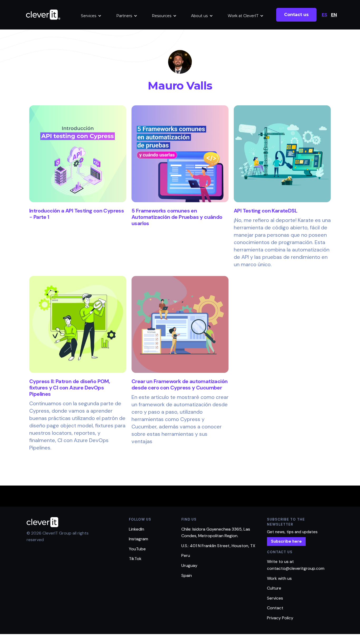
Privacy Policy (280, 618)
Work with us (279, 578)
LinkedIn (136, 529)
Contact (275, 608)
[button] (91, 16)
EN (334, 14)
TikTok (135, 558)
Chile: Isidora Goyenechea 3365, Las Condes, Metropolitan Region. (215, 532)
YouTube (137, 549)
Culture (274, 588)
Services (88, 15)
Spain (186, 575)
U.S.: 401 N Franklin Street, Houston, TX (218, 545)
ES (324, 14)
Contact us (296, 14)
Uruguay (189, 565)
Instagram (138, 539)
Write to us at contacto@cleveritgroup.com (295, 565)
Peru (185, 555)
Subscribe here (286, 541)
